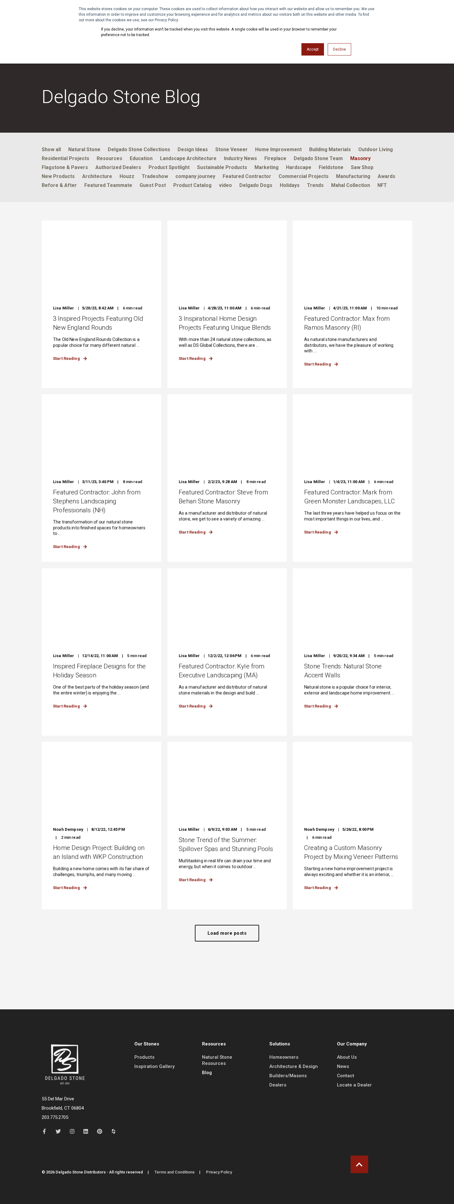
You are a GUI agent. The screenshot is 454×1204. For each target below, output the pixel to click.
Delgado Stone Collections (139, 149)
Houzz (127, 176)
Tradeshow (155, 176)
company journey (195, 176)
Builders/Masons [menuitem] (288, 1075)
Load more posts (227, 933)
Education (141, 158)
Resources (109, 158)
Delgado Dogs (255, 185)
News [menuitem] (343, 1066)
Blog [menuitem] (207, 1072)
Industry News (240, 158)
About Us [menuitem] (347, 1057)
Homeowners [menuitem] (283, 1057)
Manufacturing (353, 176)
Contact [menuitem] (345, 1075)
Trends (315, 185)
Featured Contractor (247, 176)
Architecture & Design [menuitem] (293, 1066)
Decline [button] (339, 49)
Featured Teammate (108, 185)
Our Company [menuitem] (352, 1044)
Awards (386, 176)
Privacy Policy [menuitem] (219, 1172)
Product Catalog (192, 185)
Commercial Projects (304, 176)
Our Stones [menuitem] (146, 1044)
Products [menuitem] (144, 1057)
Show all (51, 149)
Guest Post (153, 185)
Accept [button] (313, 49)
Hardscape (298, 167)
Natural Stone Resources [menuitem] (217, 1060)
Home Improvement (278, 149)
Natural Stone (84, 149)
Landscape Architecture (188, 158)
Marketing (266, 167)
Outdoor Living (375, 149)
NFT (382, 185)
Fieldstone (331, 167)
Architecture (97, 176)
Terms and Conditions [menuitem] (174, 1172)
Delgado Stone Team (318, 158)
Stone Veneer (231, 149)
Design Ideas (193, 149)
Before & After (59, 185)
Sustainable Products (222, 167)
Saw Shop (362, 167)
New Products (58, 176)
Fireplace (275, 158)
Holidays (290, 185)
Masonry (360, 158)
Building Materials (330, 149)
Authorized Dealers (118, 167)
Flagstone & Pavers (65, 167)
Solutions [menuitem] (279, 1044)
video (225, 185)
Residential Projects (65, 158)
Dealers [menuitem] (277, 1085)
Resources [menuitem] (214, 1044)
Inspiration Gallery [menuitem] (154, 1066)
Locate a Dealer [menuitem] (354, 1085)
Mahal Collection (350, 185)
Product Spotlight (169, 167)
